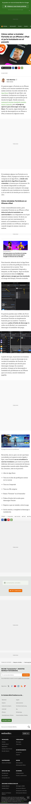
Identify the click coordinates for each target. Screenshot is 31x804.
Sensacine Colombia (21, 790)
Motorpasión (19, 763)
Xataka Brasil (5, 788)
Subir (24, 733)
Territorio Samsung (21, 706)
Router (20, 26)
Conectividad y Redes (22, 715)
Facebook (13, 68)
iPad (24, 516)
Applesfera (4, 746)
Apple (17, 700)
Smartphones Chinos (7, 715)
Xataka (3, 742)
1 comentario (7, 68)
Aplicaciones (19, 703)
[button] (11, 80)
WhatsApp (19, 712)
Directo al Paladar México (6, 793)
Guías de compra (6, 706)
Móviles (5, 26)
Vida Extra (18, 744)
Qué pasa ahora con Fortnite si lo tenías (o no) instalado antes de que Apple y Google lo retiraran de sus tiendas (14, 254)
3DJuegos (18, 742)
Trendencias (5, 773)
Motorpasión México (21, 793)
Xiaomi (3, 703)
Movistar (4, 700)
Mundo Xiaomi (5, 751)
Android (4, 709)
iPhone (4, 712)
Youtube (15, 686)
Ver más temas (6, 720)
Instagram (18, 686)
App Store (4, 93)
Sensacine (18, 752)
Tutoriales (10, 516)
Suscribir (26, 675)
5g (16, 709)
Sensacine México (21, 788)
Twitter (16, 68)
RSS (21, 686)
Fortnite (18, 516)
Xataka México (6, 786)
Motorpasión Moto (21, 765)
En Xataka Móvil (7, 251)
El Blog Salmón (20, 773)
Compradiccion (6, 777)
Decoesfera (5, 775)
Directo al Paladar (6, 763)
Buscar (28, 726)
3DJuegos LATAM (20, 786)
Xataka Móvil (5, 744)
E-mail (22, 68)
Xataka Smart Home (7, 748)
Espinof (18, 754)
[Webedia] (6, 734)
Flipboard (19, 68)
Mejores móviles (17, 662)
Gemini (26, 26)
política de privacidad (23, 678)
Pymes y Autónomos (21, 775)
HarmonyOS (13, 26)
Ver (16, 590)
